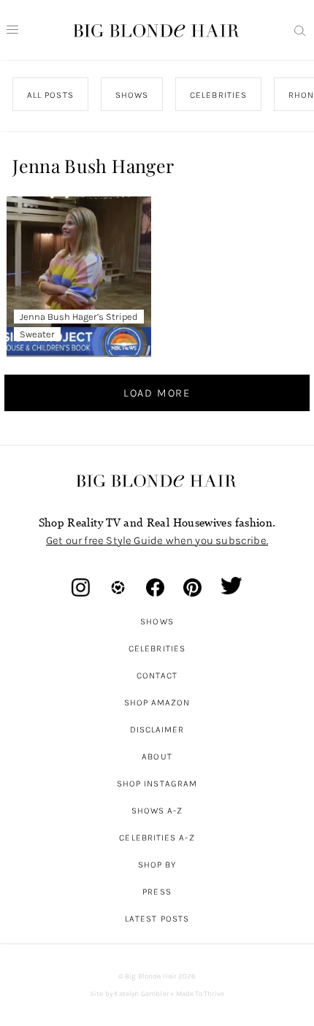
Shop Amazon (157, 702)
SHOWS (131, 95)
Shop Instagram (157, 783)
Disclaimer (157, 729)
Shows (156, 621)
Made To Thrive (200, 993)
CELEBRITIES (218, 95)
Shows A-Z (157, 810)
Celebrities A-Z (156, 837)
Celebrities (157, 648)
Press (156, 892)
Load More (157, 392)
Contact (157, 675)
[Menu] (12, 30)
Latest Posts (157, 919)
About (157, 756)
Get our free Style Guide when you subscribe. (157, 540)
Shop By (157, 865)
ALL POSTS (50, 95)
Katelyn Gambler (141, 993)
